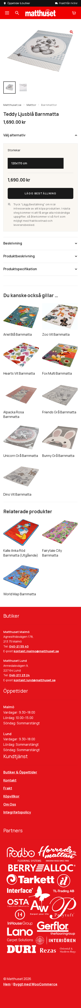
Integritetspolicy (17, 812)
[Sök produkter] (17, 12)
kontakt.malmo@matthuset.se (36, 651)
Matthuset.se (12, 105)
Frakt (7, 788)
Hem (7, 984)
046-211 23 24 (19, 675)
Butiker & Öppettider (20, 772)
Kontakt (9, 780)
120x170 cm (19, 163)
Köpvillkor (11, 796)
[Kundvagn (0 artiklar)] (74, 12)
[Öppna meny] (7, 12)
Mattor (31, 105)
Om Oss (9, 804)
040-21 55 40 (19, 646)
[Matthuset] (40, 12)
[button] (71, 32)
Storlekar (14, 150)
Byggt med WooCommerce (35, 984)
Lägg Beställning (40, 193)
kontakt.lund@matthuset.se (34, 680)
